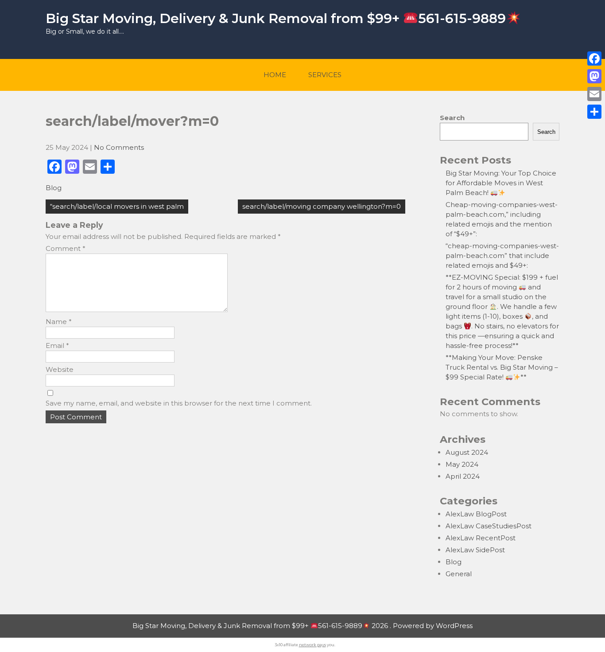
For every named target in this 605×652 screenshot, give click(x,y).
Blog (54, 187)
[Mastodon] (594, 76)
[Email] (594, 94)
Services (324, 74)
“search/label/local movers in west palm (117, 206)
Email (57, 345)
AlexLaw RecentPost (481, 538)
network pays (312, 644)
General (459, 574)
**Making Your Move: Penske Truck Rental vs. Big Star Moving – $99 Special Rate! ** (502, 367)
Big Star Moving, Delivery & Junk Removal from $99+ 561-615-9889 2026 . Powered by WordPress (302, 625)
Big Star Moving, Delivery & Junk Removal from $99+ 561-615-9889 (276, 18)
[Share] (594, 112)
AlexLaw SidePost (475, 550)
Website (60, 369)
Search (452, 117)
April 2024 (463, 476)
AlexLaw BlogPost (476, 514)
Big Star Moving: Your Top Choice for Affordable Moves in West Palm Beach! (501, 183)
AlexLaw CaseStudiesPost (488, 526)
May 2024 (462, 464)
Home (275, 74)
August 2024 (467, 452)
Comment (65, 248)
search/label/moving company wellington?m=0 (321, 206)
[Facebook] (594, 58)
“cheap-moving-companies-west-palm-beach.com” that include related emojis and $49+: (502, 255)
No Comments (119, 147)
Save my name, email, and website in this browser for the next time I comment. (179, 403)
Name (59, 321)
